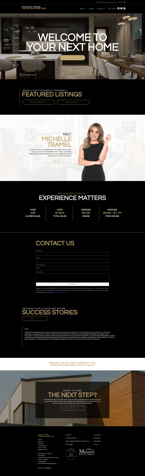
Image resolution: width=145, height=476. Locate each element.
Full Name (39, 250)
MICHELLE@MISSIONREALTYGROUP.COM (77, 441)
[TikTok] (124, 8)
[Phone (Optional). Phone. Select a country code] (38, 268)
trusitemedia (47, 468)
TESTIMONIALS (42, 445)
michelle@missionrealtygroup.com (106, 2)
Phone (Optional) (40, 265)
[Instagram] (121, 8)
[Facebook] (118, 8)
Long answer (39, 272)
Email (38, 257)
